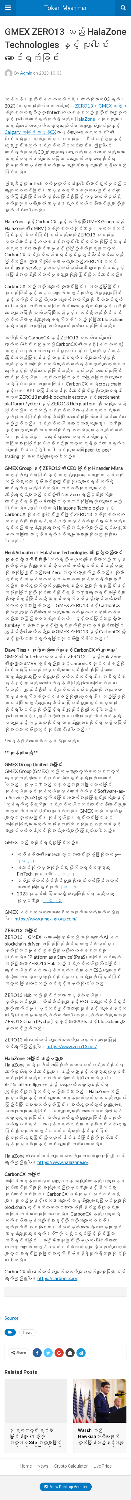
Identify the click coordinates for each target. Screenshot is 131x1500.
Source (12, 1318)
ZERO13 (84, 105)
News (27, 1332)
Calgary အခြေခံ (20, 132)
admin (26, 72)
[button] (8, 8)
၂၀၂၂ (26, 860)
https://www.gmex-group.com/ (45, 918)
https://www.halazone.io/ (62, 1162)
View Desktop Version (68, 1487)
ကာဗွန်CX (46, 132)
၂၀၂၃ (67, 887)
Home (26, 1466)
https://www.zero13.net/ (72, 1046)
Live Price (103, 1466)
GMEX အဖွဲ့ (110, 105)
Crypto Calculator (71, 1466)
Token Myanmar (65, 8)
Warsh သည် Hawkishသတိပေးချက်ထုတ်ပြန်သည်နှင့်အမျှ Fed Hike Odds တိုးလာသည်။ (101, 1443)
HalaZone (85, 119)
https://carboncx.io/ (57, 1278)
